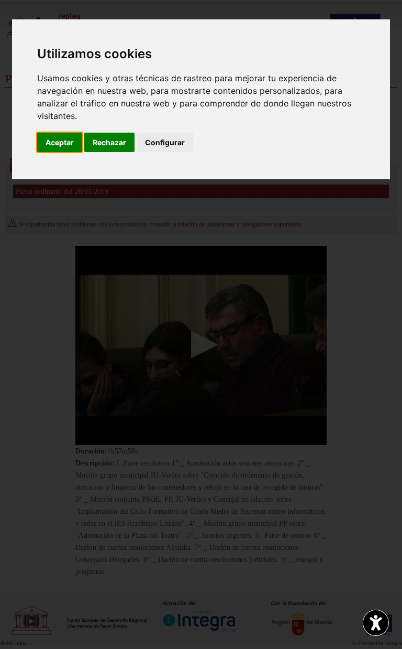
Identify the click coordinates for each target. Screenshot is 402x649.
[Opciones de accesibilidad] (376, 623)
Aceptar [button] (60, 142)
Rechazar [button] (109, 142)
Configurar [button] (165, 142)
